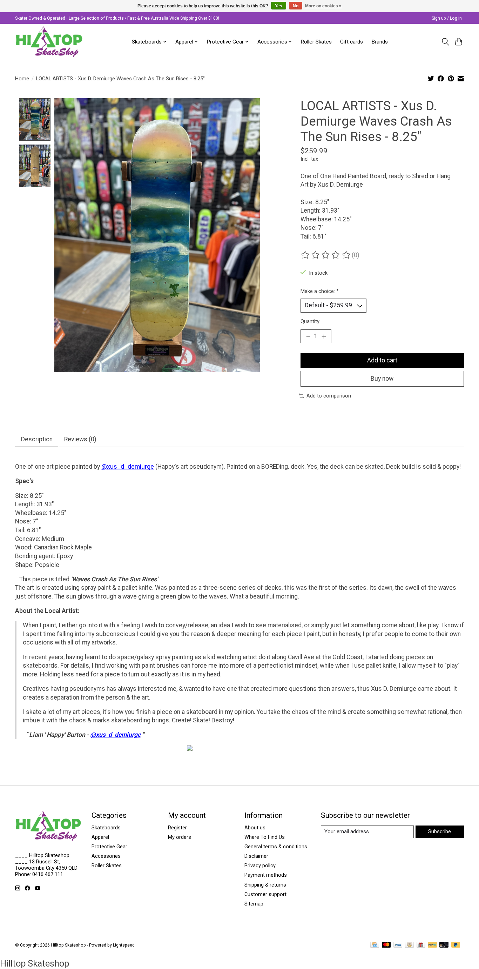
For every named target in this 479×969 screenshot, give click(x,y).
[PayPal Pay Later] (455, 945)
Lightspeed (124, 945)
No (295, 6)
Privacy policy (260, 865)
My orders (179, 837)
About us (254, 827)
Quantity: (311, 321)
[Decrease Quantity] (308, 336)
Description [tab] (37, 439)
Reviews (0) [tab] (80, 439)
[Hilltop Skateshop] (49, 41)
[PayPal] (432, 945)
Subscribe (439, 831)
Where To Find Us (264, 837)
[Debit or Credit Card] (443, 945)
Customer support (265, 894)
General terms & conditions (275, 846)
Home (22, 78)
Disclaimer (256, 856)
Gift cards (351, 42)
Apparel (100, 837)
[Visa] (398, 945)
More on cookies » (323, 6)
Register (177, 827)
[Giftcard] (421, 945)
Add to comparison (328, 396)
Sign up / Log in (447, 18)
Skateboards (106, 827)
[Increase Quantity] (324, 336)
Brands (379, 42)
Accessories (106, 856)
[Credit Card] (374, 945)
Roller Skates (316, 42)
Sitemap (253, 904)
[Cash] (409, 945)
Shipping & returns (265, 885)
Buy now (382, 378)
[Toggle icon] (445, 41)
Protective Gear (109, 846)
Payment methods (265, 875)
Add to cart (382, 360)
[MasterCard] (386, 945)
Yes (278, 6)
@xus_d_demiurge (127, 466)
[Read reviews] (326, 255)
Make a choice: (320, 291)
